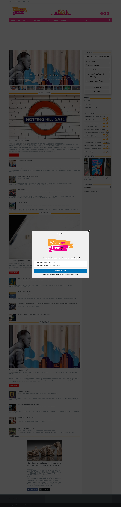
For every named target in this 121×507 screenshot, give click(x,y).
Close (89, 231)
